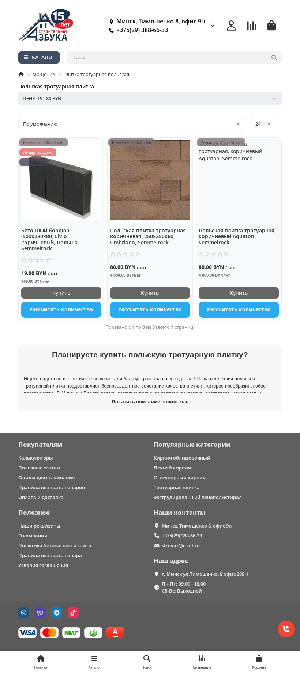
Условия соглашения (43, 565)
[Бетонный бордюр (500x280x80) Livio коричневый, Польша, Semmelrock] (61, 180)
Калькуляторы (35, 457)
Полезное (34, 512)
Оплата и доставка (41, 497)
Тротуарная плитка (177, 487)
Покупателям (40, 444)
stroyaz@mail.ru (181, 545)
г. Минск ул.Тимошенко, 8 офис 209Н (205, 574)
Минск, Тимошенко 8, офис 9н (197, 525)
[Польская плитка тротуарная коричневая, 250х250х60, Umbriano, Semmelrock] (150, 180)
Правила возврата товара (50, 555)
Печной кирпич (172, 467)
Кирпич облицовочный (182, 457)
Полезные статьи (39, 467)
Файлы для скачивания (46, 477)
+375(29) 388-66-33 (142, 30)
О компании (33, 535)
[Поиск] (274, 57)
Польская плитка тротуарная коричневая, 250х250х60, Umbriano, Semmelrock (148, 237)
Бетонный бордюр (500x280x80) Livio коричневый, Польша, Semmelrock (50, 240)
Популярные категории (192, 444)
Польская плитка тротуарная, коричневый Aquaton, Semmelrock (237, 237)
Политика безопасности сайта (54, 545)
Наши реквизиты (39, 525)
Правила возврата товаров (51, 487)
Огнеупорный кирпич (180, 477)
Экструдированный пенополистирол (198, 497)
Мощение (43, 74)
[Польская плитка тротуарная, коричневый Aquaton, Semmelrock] (239, 180)
